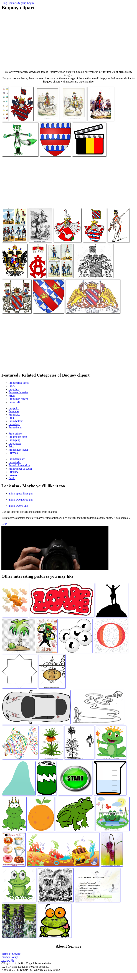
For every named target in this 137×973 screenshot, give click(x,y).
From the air (15, 427)
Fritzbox (13, 452)
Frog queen (15, 443)
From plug (14, 439)
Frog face (14, 389)
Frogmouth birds (18, 436)
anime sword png (18, 505)
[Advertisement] (68, 40)
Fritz (11, 446)
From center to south (20, 468)
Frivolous (14, 475)
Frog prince (15, 433)
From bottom (16, 421)
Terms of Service (11, 953)
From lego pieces (18, 398)
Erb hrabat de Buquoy (18, 114)
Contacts (12, 2)
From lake (14, 414)
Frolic (12, 478)
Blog (4, 2)
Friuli (12, 395)
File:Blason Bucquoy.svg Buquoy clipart (46, 307)
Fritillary (13, 471)
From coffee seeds (19, 382)
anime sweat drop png (21, 499)
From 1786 (15, 402)
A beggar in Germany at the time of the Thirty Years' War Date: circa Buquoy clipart (40, 231)
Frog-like (14, 408)
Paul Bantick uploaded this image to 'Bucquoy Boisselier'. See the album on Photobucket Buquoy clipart (14, 230)
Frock (12, 385)
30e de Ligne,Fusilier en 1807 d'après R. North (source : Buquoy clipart (117, 231)
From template (17, 458)
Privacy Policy (9, 957)
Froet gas (14, 411)
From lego (14, 424)
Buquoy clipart (61, 237)
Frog (11, 417)
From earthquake (18, 392)
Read (4, 523)
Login (30, 2)
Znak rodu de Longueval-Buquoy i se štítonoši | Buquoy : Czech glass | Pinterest (91, 307)
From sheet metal (18, 449)
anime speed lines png (21, 493)
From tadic (15, 462)
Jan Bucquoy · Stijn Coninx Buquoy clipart (87, 150)
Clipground (18, 962)
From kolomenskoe (19, 465)
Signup (22, 2)
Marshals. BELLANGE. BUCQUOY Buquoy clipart (100, 113)
